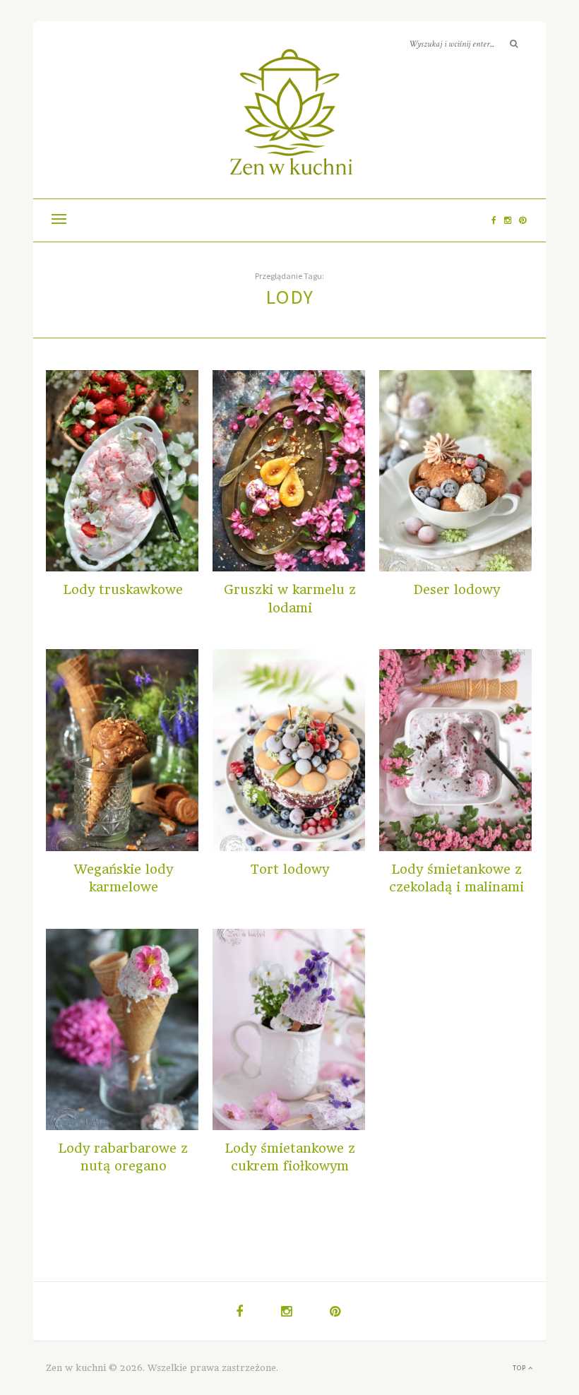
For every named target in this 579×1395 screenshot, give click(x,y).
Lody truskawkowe (123, 589)
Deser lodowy (457, 589)
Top (520, 1367)
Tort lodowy (290, 869)
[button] (59, 220)
